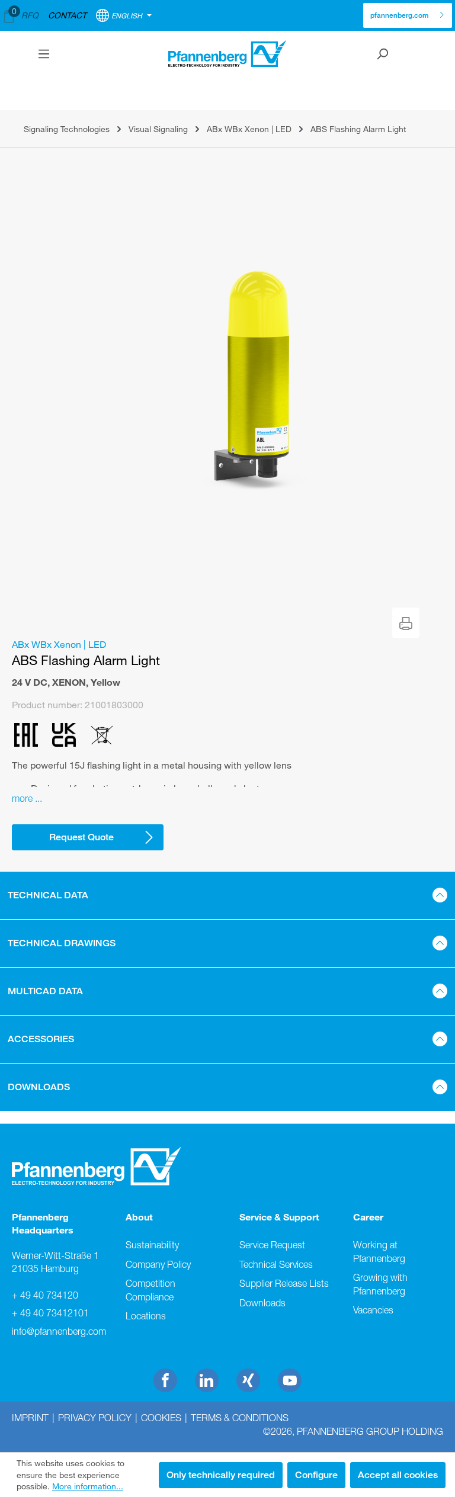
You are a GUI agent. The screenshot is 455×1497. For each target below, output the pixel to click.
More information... (87, 1486)
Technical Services (276, 1264)
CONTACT (67, 15)
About (139, 1216)
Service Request (272, 1244)
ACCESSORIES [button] (41, 1039)
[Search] (382, 54)
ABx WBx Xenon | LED (59, 644)
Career (368, 1216)
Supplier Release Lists (284, 1283)
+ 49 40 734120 (45, 1295)
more (22, 798)
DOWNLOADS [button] (39, 1087)
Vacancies (373, 1310)
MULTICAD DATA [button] (45, 991)
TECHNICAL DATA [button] (48, 895)
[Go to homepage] (227, 53)
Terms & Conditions (240, 1417)
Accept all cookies (398, 1474)
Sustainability (152, 1244)
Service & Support (279, 1216)
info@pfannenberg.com (57, 1331)
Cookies (161, 1417)
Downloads (262, 1302)
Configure (316, 1474)
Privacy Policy (95, 1417)
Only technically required (220, 1474)
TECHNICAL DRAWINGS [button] (62, 943)
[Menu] (44, 54)
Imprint (30, 1417)
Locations (146, 1315)
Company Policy (158, 1264)
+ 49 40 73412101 (50, 1313)
